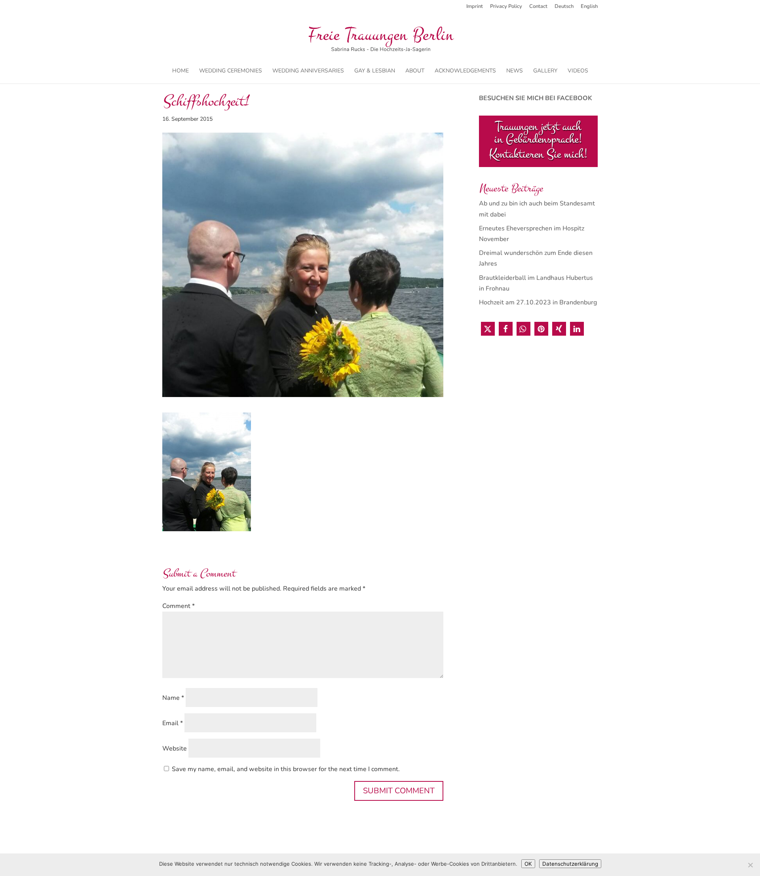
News (514, 71)
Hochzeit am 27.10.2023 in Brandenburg (538, 302)
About (414, 71)
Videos (578, 71)
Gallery (545, 71)
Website (174, 748)
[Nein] (750, 865)
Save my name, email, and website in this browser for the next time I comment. (286, 769)
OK (528, 864)
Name (173, 698)
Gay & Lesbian (374, 71)
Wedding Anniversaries (308, 71)
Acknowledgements (465, 71)
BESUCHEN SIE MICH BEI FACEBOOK (535, 98)
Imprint (474, 7)
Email (172, 723)
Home (180, 71)
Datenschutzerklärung (570, 864)
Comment (178, 606)
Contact (538, 7)
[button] (488, 329)
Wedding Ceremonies (230, 71)
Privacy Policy (506, 7)
